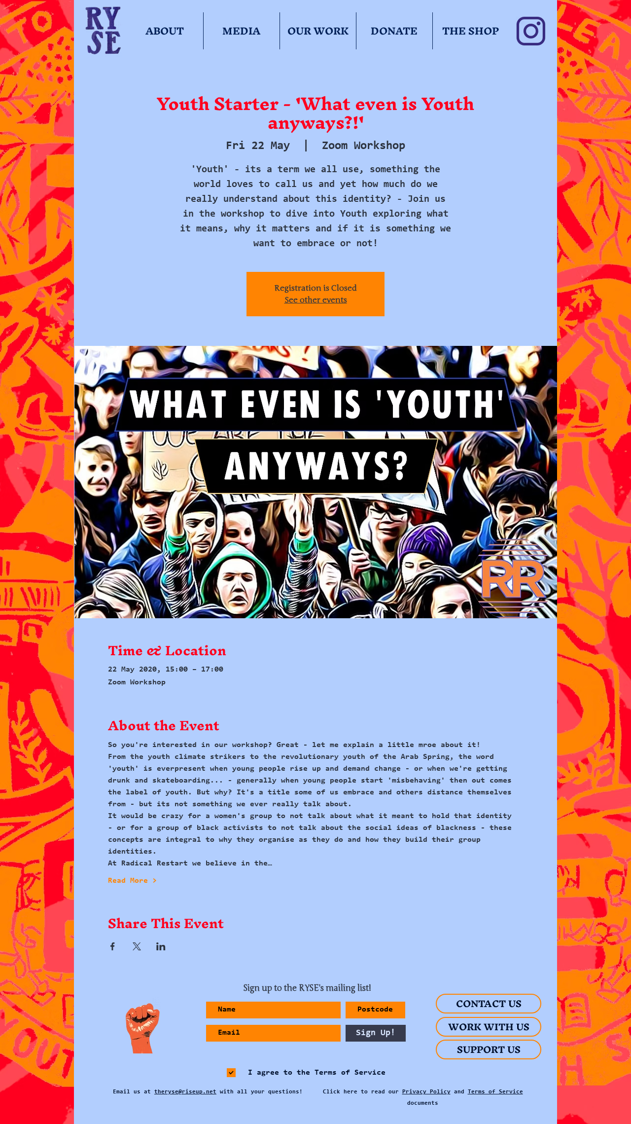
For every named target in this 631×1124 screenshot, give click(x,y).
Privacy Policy (426, 1092)
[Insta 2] (531, 31)
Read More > (132, 881)
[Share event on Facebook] (112, 946)
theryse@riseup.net (185, 1092)
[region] (139, 1029)
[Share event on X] (136, 946)
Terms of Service (495, 1092)
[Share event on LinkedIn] (161, 946)
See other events (315, 300)
